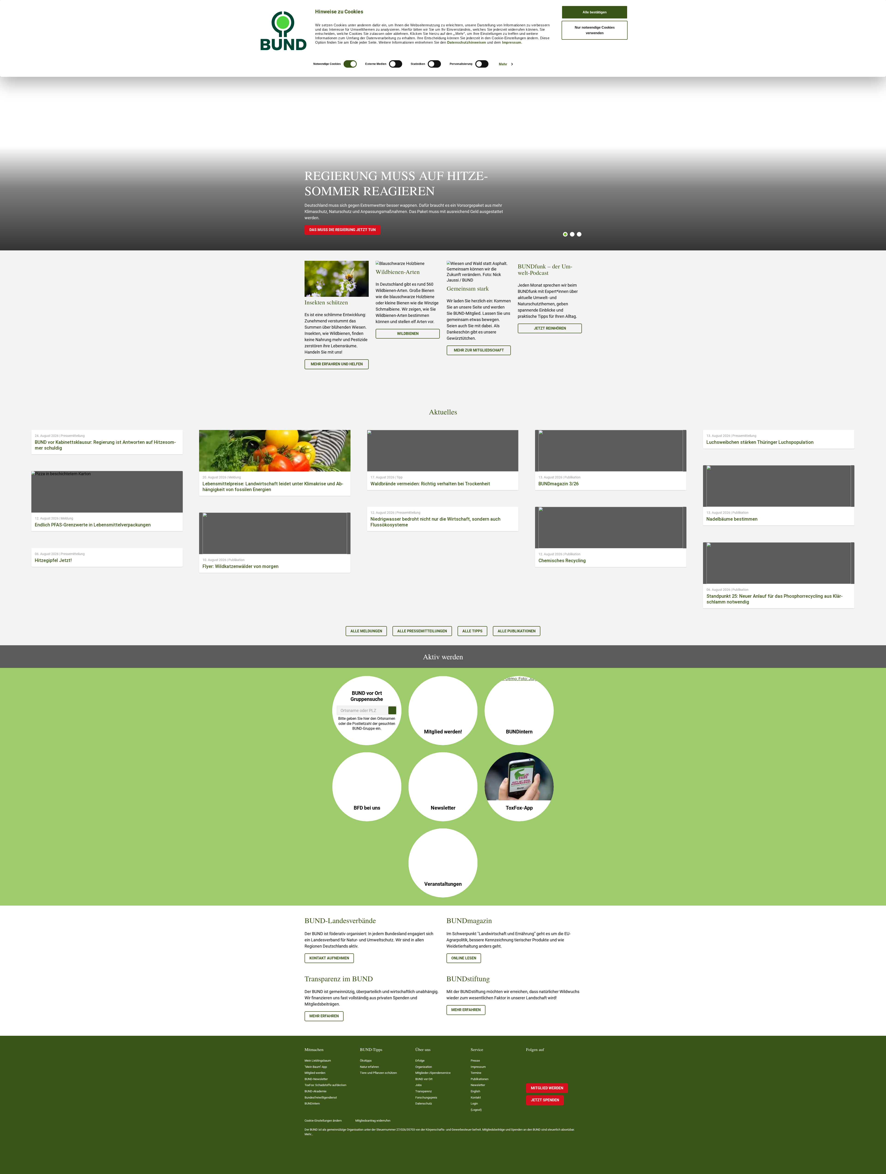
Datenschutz (423, 1103)
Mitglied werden (315, 1073)
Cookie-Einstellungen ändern (323, 1120)
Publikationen (479, 1079)
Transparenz (423, 1091)
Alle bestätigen (595, 12)
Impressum (511, 42)
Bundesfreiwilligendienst (321, 1097)
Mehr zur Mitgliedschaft (479, 350)
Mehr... (309, 1134)
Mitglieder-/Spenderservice (433, 1073)
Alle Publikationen (517, 631)
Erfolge (420, 1060)
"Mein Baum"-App (316, 1067)
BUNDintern (312, 1103)
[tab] (564, 234)
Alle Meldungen (366, 631)
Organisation (423, 1067)
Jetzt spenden (545, 1100)
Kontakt (476, 1097)
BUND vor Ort (423, 1079)
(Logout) (476, 1109)
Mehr (503, 64)
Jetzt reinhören (550, 328)
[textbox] (367, 710)
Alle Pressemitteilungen (422, 631)
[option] (336, 315)
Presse (475, 1060)
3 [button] (579, 234)
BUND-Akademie (315, 1091)
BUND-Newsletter (316, 1079)
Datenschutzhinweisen (466, 42)
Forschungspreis (426, 1097)
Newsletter (478, 1085)
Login (474, 1103)
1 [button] (565, 234)
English (475, 1091)
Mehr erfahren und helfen (337, 364)
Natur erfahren (369, 1067)
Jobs (418, 1085)
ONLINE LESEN (463, 958)
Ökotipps (366, 1060)
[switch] (395, 64)
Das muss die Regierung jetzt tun (342, 230)
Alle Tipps (472, 631)
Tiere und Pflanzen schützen (378, 1073)
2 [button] (572, 234)
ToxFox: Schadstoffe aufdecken (325, 1085)
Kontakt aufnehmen (329, 958)
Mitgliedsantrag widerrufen (372, 1120)
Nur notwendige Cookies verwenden (595, 30)
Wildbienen (408, 333)
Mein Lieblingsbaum (318, 1060)
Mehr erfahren (324, 1016)
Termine (476, 1073)
